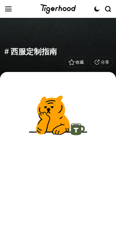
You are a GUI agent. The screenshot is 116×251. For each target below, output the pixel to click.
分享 (105, 62)
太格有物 (58, 8)
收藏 (80, 62)
